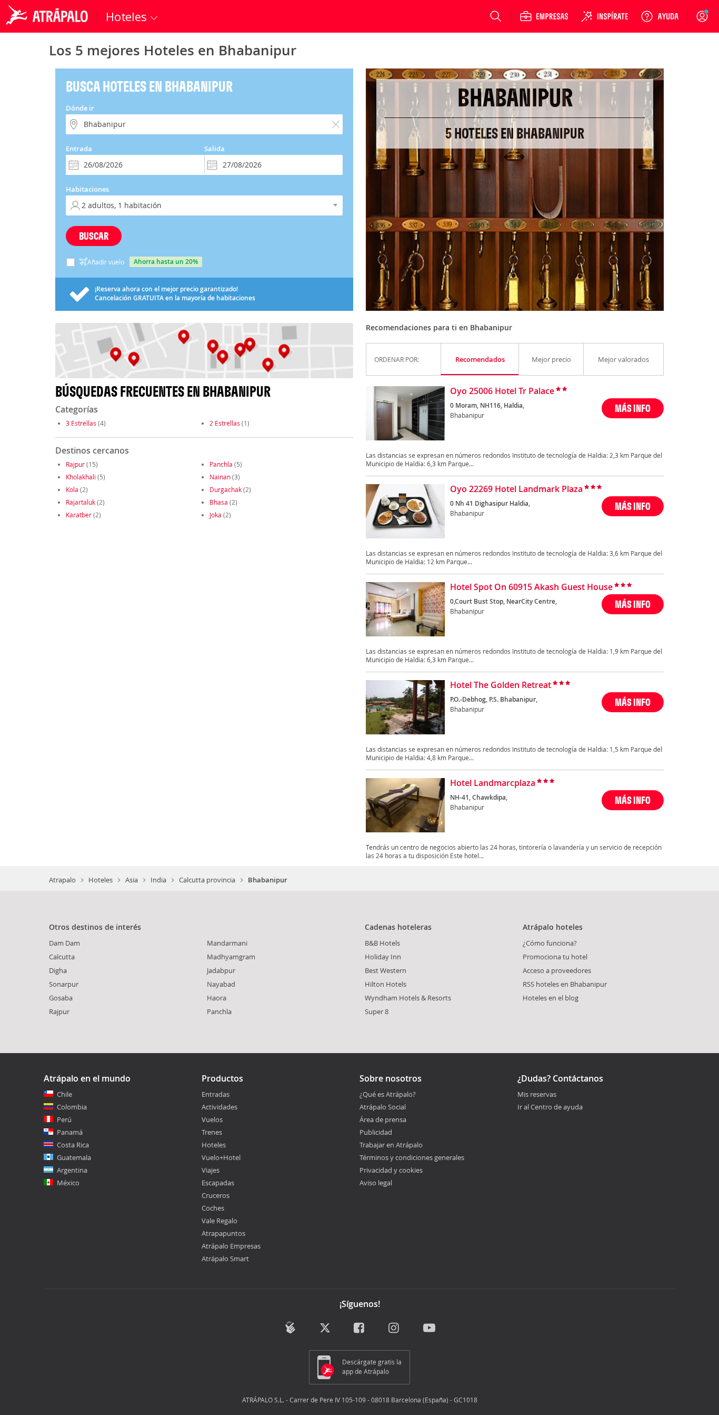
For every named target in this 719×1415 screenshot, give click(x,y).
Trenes (212, 1132)
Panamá (70, 1132)
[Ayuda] (659, 16)
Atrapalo (62, 880)
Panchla (221, 464)
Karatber (79, 514)
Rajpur (75, 464)
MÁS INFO (633, 408)
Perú (64, 1119)
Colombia (72, 1107)
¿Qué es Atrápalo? (387, 1094)
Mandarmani (227, 943)
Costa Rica (73, 1144)
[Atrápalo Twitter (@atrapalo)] (325, 1328)
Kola (72, 489)
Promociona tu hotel (555, 956)
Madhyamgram (231, 956)
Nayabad (221, 984)
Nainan (220, 477)
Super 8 (376, 1011)
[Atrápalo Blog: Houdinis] (290, 1327)
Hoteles (100, 880)
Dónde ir (80, 108)
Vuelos (212, 1119)
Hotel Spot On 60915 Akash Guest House (531, 587)
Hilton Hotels (385, 984)
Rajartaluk (80, 502)
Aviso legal (375, 1182)
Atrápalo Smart (225, 1258)
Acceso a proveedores (557, 970)
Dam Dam (64, 943)
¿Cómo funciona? (550, 943)
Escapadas (218, 1182)
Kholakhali (81, 477)
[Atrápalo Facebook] (360, 1328)
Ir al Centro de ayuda (550, 1107)
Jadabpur (221, 970)
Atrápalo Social (382, 1107)
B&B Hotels (382, 943)
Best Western (385, 970)
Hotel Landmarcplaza (492, 783)
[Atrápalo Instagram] (394, 1328)
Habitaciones (87, 189)
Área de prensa (382, 1119)
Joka (215, 514)
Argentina (72, 1170)
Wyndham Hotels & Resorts (408, 998)
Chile (64, 1094)
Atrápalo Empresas (231, 1246)
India (158, 880)
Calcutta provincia (207, 880)
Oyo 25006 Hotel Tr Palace (502, 391)
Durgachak (225, 489)
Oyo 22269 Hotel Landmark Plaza (516, 489)
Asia (131, 880)
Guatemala (74, 1157)
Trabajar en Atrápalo (391, 1144)
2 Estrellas (224, 423)
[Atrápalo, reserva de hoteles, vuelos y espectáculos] (48, 16)
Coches (213, 1208)
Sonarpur (63, 984)
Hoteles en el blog (550, 998)
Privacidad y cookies (391, 1170)
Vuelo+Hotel (221, 1157)
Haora (216, 998)
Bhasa (218, 502)
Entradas (215, 1094)
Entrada (79, 148)
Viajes (210, 1170)
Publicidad (375, 1132)
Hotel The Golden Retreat (500, 685)
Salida (214, 148)
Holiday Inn (383, 956)
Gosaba (61, 998)
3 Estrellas (81, 423)
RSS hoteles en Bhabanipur (565, 984)
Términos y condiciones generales (411, 1157)
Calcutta (62, 956)
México (68, 1182)
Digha (58, 970)
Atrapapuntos (223, 1233)
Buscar (93, 235)
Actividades (219, 1107)
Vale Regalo (219, 1220)
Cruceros (215, 1195)
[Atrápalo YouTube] (429, 1328)
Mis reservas (536, 1094)
